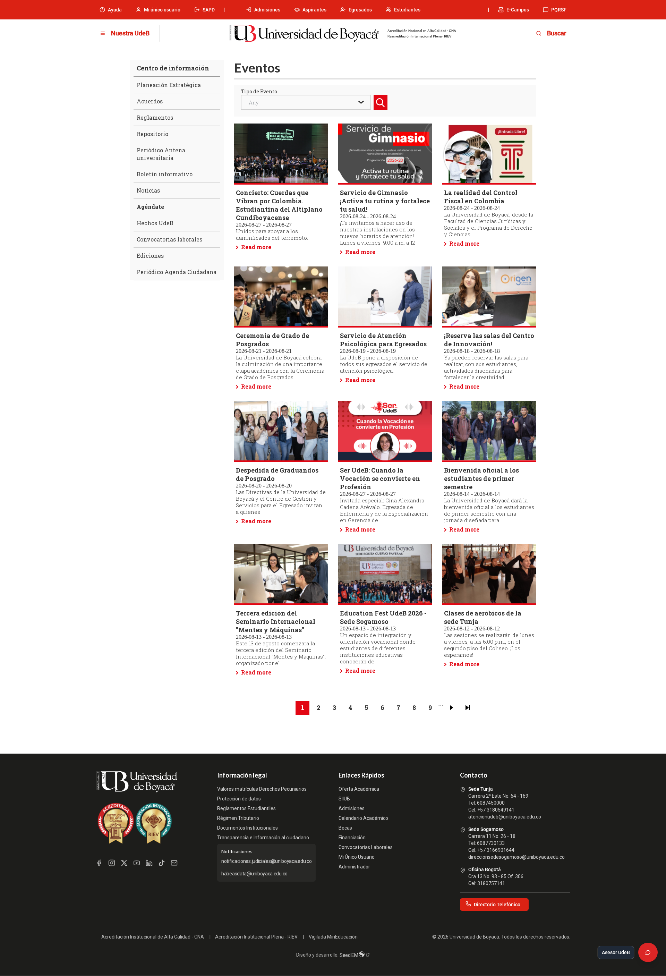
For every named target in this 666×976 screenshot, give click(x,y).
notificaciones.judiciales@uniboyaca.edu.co (266, 861)
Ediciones (150, 255)
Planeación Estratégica (169, 84)
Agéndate (150, 206)
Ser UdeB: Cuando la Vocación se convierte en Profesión (380, 478)
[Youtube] (136, 863)
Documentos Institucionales (247, 828)
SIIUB (344, 798)
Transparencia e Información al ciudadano (263, 837)
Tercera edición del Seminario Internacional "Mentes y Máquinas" (275, 621)
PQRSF (558, 9)
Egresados (360, 9)
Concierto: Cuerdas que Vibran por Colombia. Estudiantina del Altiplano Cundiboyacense (279, 205)
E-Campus (517, 9)
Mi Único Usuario (357, 857)
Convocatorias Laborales (366, 847)
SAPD (209, 9)
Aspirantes (314, 9)
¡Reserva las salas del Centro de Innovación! (489, 339)
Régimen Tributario (238, 818)
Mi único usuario (162, 9)
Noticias (148, 190)
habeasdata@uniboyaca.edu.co (254, 873)
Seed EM (349, 955)
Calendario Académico (363, 818)
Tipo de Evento (259, 91)
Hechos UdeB (155, 223)
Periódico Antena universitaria (161, 153)
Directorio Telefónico (497, 904)
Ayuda (115, 9)
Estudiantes (407, 9)
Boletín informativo (165, 174)
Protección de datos (239, 798)
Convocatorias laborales (169, 239)
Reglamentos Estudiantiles (246, 808)
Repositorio (152, 133)
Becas (345, 828)
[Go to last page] (468, 708)
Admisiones (267, 9)
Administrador (354, 866)
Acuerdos (150, 101)
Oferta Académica (359, 789)
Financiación (352, 837)
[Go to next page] (452, 708)
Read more (256, 247)
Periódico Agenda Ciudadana (176, 271)
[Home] (304, 33)
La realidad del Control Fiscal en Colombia (481, 196)
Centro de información (173, 68)
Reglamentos (155, 117)
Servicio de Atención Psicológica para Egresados (383, 339)
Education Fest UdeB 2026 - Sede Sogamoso (383, 617)
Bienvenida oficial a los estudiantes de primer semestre (481, 478)
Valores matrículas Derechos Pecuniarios (262, 789)
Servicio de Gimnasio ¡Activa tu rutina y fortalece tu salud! (385, 200)
